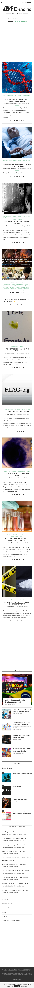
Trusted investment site (8, 883)
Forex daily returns (7, 864)
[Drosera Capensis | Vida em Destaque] (6, 803)
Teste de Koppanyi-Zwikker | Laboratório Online (17, 539)
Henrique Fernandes (11, 103)
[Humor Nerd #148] (17, 264)
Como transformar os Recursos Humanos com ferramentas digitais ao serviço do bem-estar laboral (22, 725)
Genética (10, 217)
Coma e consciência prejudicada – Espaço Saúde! (17, 165)
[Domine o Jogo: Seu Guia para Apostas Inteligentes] (6, 739)
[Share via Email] (23, 120)
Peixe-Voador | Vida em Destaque (22, 773)
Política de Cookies (7, 908)
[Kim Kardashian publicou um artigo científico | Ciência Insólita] (6, 816)
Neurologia (22, 217)
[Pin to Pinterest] (16, 120)
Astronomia (7, 282)
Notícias (27, 217)
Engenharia (5, 285)
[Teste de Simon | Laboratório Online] (17, 453)
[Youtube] (28, 2)
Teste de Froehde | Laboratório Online (17, 350)
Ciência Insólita (26, 95)
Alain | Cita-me (17, 786)
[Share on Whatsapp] (21, 120)
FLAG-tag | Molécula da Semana (17, 412)
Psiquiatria (20, 219)
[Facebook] (22, 2)
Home (3, 18)
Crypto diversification (7, 877)
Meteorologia (6, 288)
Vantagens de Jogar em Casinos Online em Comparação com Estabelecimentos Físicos (22, 750)
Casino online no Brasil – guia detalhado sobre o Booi (15, 701)
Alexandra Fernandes (10, 168)
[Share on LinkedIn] (17, 120)
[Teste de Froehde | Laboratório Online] (17, 326)
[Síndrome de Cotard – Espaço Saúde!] (17, 198)
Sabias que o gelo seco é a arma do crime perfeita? (17, 603)
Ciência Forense (18, 95)
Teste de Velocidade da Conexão (11, 920)
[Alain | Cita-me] (6, 790)
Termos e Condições (7, 903)
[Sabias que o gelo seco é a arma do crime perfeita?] (17, 581)
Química (17, 290)
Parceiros (4, 916)
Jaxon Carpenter (6, 832)
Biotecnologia (24, 282)
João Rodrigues (11, 353)
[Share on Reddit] (19, 120)
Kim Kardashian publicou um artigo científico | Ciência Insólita (22, 812)
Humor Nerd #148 (17, 292)
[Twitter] (24, 2)
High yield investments (8, 870)
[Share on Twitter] (14, 120)
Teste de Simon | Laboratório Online (17, 474)
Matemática (12, 287)
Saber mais (24, 986)
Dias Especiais (20, 284)
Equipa (4, 912)
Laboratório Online (14, 346)
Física (16, 285)
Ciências (10, 18)
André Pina (11, 606)
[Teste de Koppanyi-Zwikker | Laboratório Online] (17, 516)
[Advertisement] (17, 42)
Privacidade (5, 899)
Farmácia (5, 217)
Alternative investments (8, 890)
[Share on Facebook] (12, 120)
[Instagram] (25, 2)
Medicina (19, 96)
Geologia (27, 285)
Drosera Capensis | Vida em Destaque (20, 800)
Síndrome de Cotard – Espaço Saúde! (17, 222)
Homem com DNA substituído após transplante (17, 100)
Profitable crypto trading (8, 845)
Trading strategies (7, 851)
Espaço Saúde (26, 160)
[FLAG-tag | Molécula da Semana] (17, 389)
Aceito (17, 986)
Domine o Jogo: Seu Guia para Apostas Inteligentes (21, 736)
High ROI (4, 857)
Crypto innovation (6, 838)
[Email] (30, 2)
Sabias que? (21, 599)
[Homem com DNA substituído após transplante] (17, 77)
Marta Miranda (10, 295)
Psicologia (14, 219)
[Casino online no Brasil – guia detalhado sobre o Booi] (17, 689)
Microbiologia (13, 288)
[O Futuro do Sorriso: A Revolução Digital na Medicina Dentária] (6, 714)
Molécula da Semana (26, 409)
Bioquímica (10, 95)
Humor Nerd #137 (8, 768)
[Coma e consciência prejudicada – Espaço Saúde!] (17, 142)
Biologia (4, 95)
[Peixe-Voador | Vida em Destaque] (6, 777)
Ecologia (26, 284)
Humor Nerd (5, 287)
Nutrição (26, 288)
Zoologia (22, 290)
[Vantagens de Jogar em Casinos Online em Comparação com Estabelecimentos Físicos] (6, 752)
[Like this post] (10, 120)
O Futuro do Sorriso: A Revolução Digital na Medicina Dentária (22, 710)
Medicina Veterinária (25, 287)
